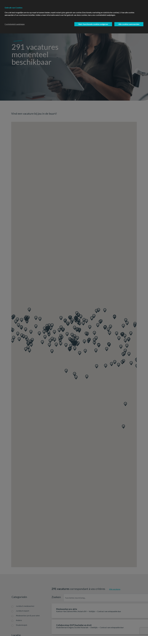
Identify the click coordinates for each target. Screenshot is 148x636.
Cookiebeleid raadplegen (15, 24)
